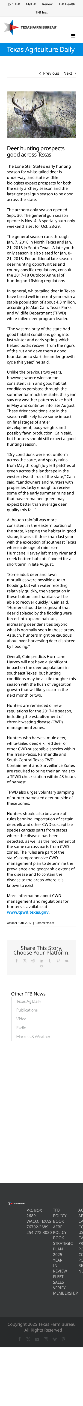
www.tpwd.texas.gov (28, 912)
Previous (51, 73)
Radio (21, 1027)
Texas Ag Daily (28, 1001)
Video (21, 1018)
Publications (27, 1009)
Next (67, 73)
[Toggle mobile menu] (73, 35)
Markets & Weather (33, 1036)
